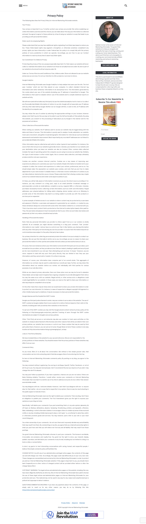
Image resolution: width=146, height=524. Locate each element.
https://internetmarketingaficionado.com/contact (38, 490)
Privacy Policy (65, 503)
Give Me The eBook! (109, 138)
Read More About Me (109, 65)
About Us (75, 503)
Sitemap (82, 503)
